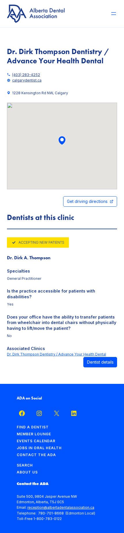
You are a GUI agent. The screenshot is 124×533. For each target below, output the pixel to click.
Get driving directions (87, 201)
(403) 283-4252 (26, 75)
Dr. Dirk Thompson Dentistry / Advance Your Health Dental (56, 354)
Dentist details (100, 362)
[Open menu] (113, 13)
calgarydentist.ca (27, 80)
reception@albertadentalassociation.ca (60, 507)
